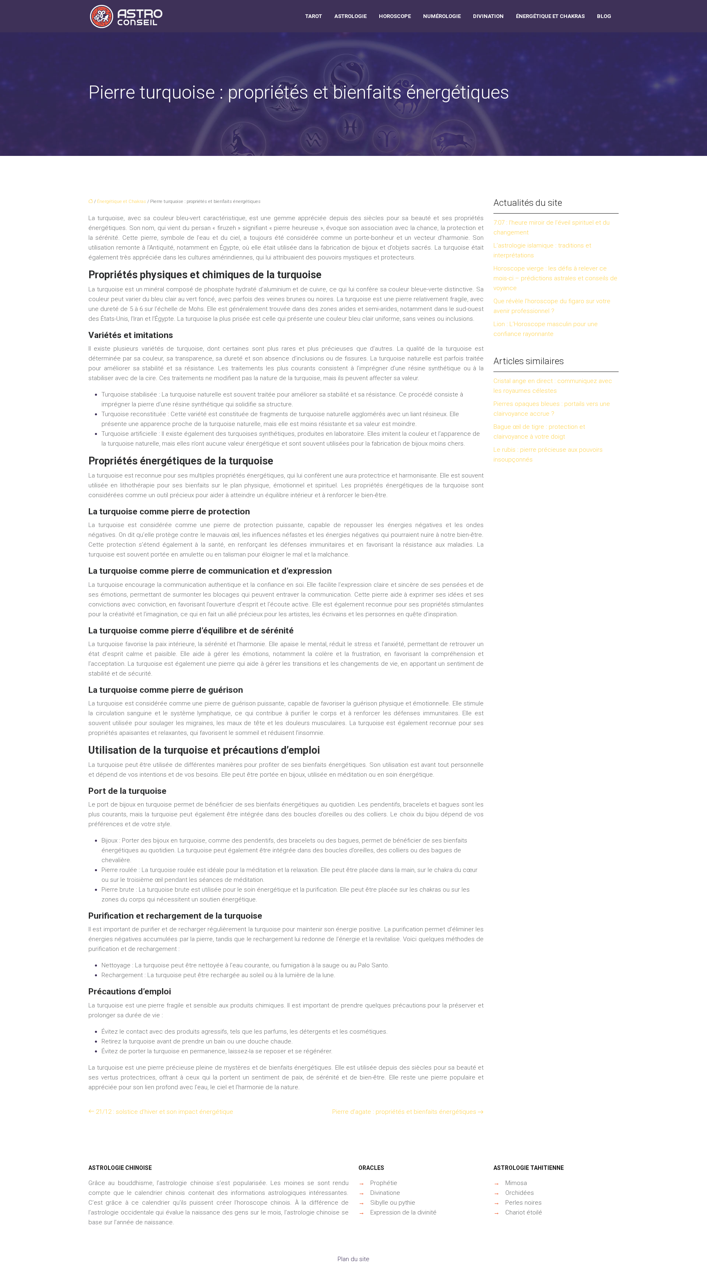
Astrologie (350, 16)
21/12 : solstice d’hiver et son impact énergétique (164, 1111)
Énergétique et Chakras (550, 16)
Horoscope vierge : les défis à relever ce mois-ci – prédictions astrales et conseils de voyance (555, 278)
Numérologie (442, 16)
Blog (604, 16)
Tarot (313, 16)
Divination (488, 16)
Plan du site (353, 1259)
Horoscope (395, 16)
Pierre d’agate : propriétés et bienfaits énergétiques (404, 1111)
